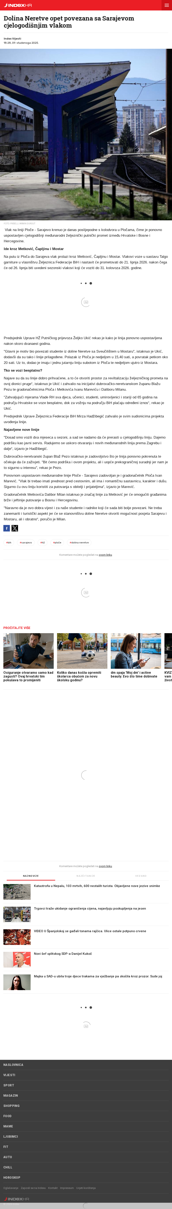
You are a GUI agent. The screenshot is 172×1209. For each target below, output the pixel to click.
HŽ (42, 542)
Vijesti (9, 1075)
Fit (5, 1147)
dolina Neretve (79, 542)
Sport (8, 1085)
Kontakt (53, 1188)
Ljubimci (10, 1136)
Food (7, 1116)
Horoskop (11, 1177)
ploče (57, 542)
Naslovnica (13, 1065)
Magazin (10, 1095)
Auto (7, 1157)
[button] (167, 5)
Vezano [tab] (141, 876)
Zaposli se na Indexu (33, 1188)
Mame (8, 1126)
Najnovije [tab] (31, 876)
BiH (8, 542)
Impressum (67, 1188)
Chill (7, 1167)
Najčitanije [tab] (86, 876)
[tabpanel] (86, 939)
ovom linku (105, 554)
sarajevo (26, 542)
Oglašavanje (10, 1188)
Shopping (11, 1106)
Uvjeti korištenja (86, 1188)
